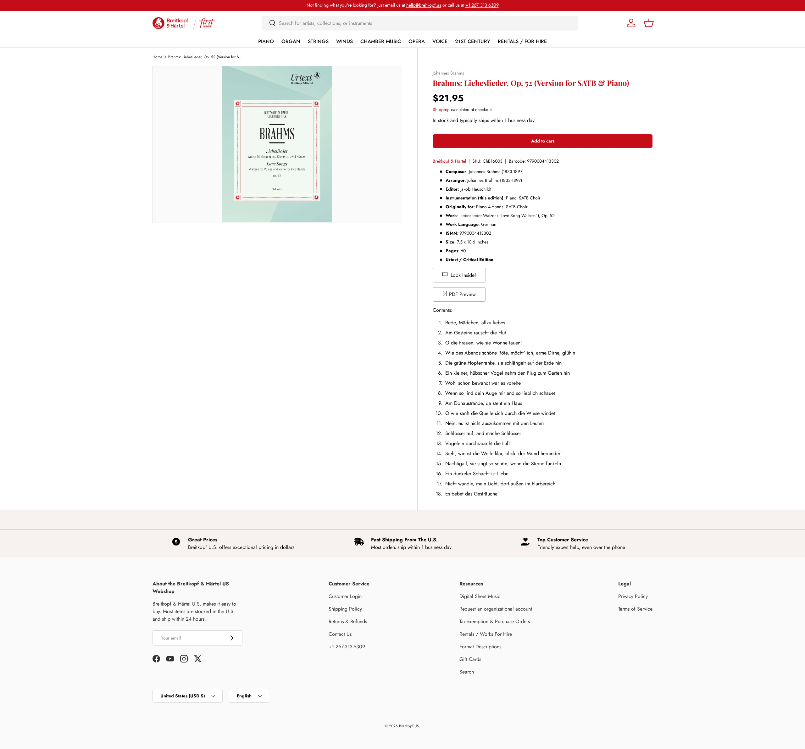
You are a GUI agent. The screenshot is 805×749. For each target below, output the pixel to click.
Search (466, 671)
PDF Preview (461, 294)
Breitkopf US (409, 726)
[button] (649, 23)
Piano (266, 41)
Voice (439, 41)
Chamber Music (380, 41)
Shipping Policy (345, 608)
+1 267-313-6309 (347, 646)
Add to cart (542, 141)
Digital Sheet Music (479, 596)
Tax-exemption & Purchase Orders (494, 621)
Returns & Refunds (348, 621)
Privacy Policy (633, 596)
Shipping (441, 109)
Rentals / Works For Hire (485, 634)
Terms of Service (635, 608)
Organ (290, 41)
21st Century (472, 41)
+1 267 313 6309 (482, 5)
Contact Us (340, 634)
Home (157, 57)
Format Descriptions (480, 646)
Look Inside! (462, 275)
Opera (416, 41)
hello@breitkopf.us (423, 5)
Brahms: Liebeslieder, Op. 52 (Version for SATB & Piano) (206, 57)
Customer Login (345, 596)
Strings (318, 41)
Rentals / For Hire (522, 41)
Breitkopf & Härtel (449, 161)
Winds (344, 41)
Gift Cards (470, 659)
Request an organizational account (495, 608)
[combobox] (420, 23)
